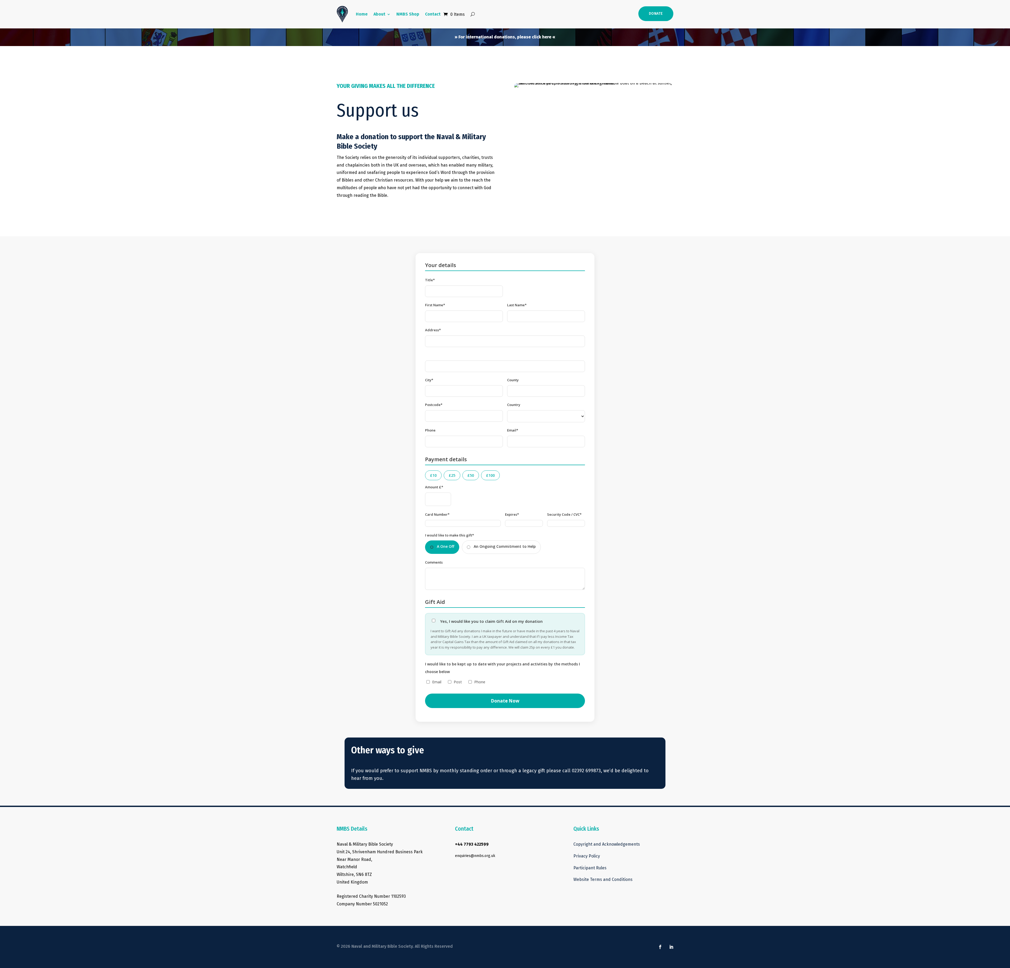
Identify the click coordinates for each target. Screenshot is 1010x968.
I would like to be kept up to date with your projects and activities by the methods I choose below (502, 667)
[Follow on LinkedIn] (671, 947)
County (513, 380)
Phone (430, 430)
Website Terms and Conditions (603, 879)
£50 (470, 475)
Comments (434, 562)
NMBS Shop (407, 14)
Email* (512, 430)
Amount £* (434, 487)
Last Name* (517, 305)
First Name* (435, 305)
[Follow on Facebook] (660, 947)
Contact (433, 14)
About (379, 14)
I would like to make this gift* (449, 535)
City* (429, 380)
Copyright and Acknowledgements (607, 844)
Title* (430, 280)
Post (458, 681)
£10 (433, 475)
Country (513, 404)
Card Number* (437, 514)
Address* (433, 330)
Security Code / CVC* (564, 514)
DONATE (656, 13)
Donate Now (505, 701)
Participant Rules (590, 867)
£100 (490, 475)
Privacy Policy (586, 856)
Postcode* (433, 404)
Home (362, 14)
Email (436, 681)
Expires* (512, 514)
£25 (452, 475)
